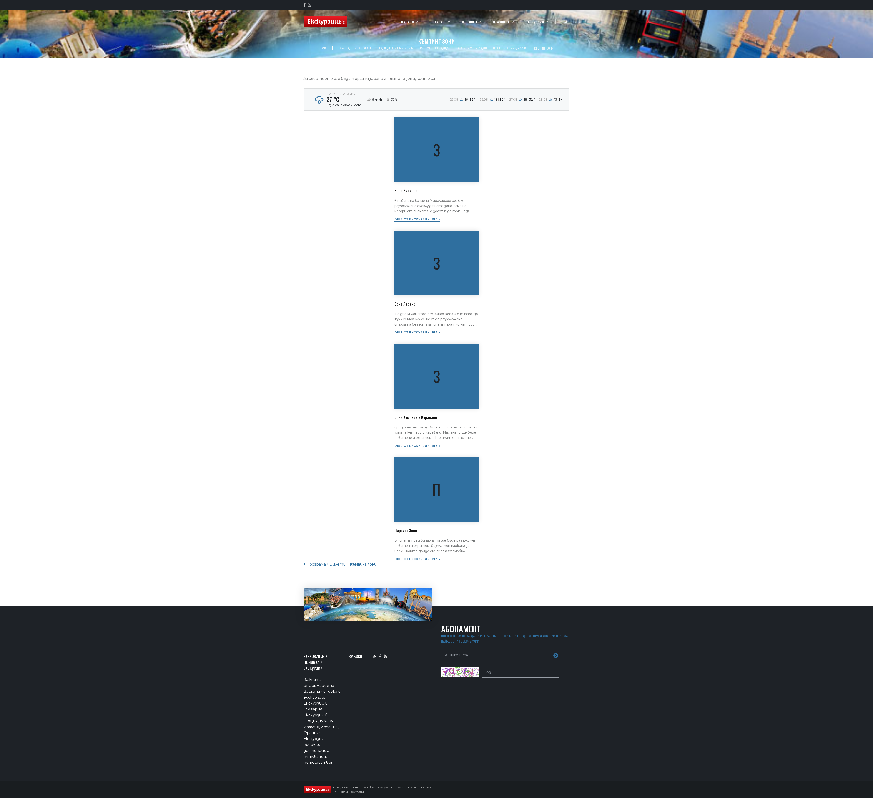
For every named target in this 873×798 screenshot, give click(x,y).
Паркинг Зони (405, 530)
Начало (407, 22)
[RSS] (374, 656)
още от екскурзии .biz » (417, 219)
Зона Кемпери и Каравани (415, 417)
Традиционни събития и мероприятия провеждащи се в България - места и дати (432, 47)
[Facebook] (380, 656)
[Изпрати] (555, 655)
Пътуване (438, 22)
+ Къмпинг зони (361, 564)
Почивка (469, 22)
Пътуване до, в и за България (354, 47)
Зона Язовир (405, 304)
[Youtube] (385, 656)
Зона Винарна (405, 191)
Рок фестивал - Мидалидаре (510, 47)
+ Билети (336, 564)
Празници (501, 22)
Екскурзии (535, 22)
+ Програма (315, 564)
